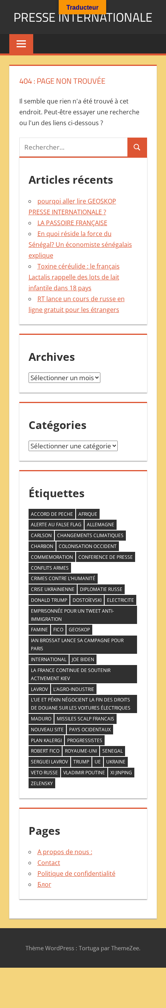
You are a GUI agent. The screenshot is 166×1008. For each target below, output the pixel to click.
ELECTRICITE (120, 600)
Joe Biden (83, 659)
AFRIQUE (87, 514)
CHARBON (42, 546)
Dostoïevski (87, 600)
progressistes (84, 740)
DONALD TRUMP (49, 600)
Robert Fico (45, 751)
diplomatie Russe (101, 589)
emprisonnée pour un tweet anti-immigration (72, 615)
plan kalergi (46, 740)
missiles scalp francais (85, 718)
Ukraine (115, 761)
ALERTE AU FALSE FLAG (56, 524)
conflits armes (50, 568)
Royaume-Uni (81, 751)
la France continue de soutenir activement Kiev (70, 674)
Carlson (41, 535)
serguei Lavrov (49, 761)
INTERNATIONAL (48, 659)
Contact (48, 862)
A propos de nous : (64, 852)
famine (39, 629)
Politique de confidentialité (76, 873)
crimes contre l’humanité (63, 578)
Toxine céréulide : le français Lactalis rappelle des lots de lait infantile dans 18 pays (74, 277)
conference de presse (105, 557)
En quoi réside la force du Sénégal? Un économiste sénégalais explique (80, 244)
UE (98, 761)
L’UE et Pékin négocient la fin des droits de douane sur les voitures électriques (80, 703)
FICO (58, 629)
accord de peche (52, 514)
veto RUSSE (44, 772)
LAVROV (39, 689)
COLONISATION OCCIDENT (88, 546)
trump (81, 761)
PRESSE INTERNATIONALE (83, 17)
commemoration (52, 557)
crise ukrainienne (53, 589)
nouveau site (47, 729)
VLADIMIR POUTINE (84, 772)
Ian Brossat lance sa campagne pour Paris (77, 644)
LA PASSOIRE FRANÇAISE (72, 223)
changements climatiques (90, 535)
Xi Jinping (121, 772)
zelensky (42, 783)
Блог (44, 884)
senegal (112, 751)
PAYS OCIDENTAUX (90, 729)
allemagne (100, 524)
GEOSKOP (79, 629)
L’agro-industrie (73, 689)
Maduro (41, 718)
